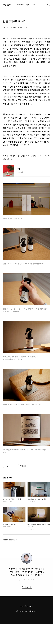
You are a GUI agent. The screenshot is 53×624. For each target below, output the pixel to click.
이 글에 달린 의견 (10, 540)
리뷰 (20, 27)
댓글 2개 (27, 27)
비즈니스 (20, 4)
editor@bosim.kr (26, 606)
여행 (34, 4)
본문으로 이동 (27, 587)
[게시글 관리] (14, 466)
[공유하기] (10, 466)
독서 (28, 4)
